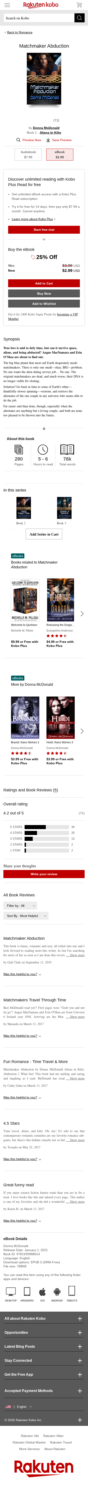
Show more (75, 955)
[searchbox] (44, 17)
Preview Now (32, 140)
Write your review (44, 874)
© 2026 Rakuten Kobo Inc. (23, 1420)
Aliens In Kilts (50, 132)
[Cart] (79, 5)
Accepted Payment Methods (29, 1391)
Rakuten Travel (61, 1442)
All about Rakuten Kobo (25, 1318)
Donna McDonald (46, 128)
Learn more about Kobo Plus (32, 219)
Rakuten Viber (53, 1436)
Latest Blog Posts (20, 1346)
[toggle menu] (7, 5)
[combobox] (20, 905)
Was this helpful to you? (20, 974)
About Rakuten (54, 1449)
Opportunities (16, 1332)
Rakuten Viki (30, 1436)
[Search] (79, 17)
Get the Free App (19, 1374)
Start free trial (44, 229)
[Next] (81, 613)
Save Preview (62, 140)
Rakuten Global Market (29, 1442)
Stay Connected (18, 1360)
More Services (29, 1449)
